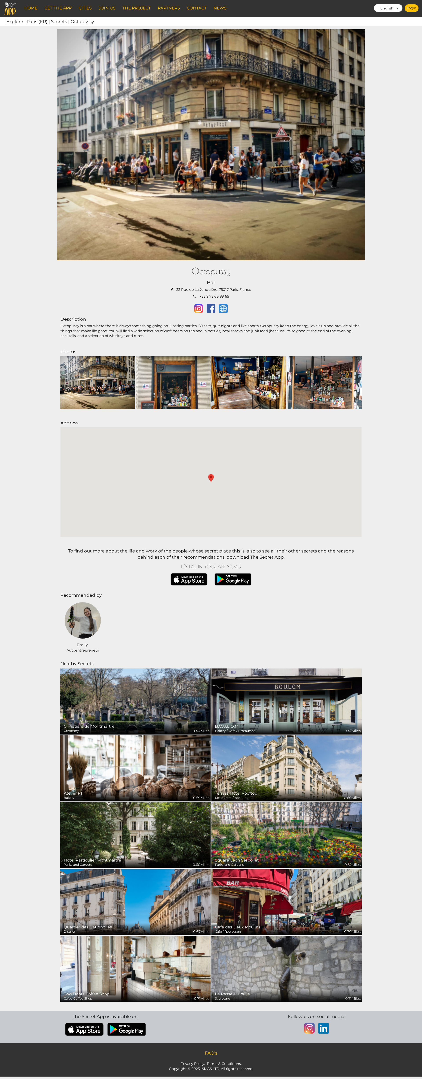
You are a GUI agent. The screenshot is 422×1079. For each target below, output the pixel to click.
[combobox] (388, 8)
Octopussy (82, 21)
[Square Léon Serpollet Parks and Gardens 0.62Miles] (286, 835)
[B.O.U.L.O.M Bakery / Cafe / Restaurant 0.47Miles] (286, 701)
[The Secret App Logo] (10, 8)
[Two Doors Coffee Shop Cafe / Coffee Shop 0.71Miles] (135, 969)
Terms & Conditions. (224, 1064)
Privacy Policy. (193, 1064)
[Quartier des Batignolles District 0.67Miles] (135, 902)
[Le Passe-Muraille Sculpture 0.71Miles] (286, 969)
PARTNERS (169, 8)
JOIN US (107, 8)
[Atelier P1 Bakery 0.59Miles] (135, 768)
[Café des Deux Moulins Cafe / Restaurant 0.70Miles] (286, 902)
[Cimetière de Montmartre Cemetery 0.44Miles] (135, 701)
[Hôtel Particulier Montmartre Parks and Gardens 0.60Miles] (135, 835)
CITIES (85, 8)
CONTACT (197, 8)
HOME (30, 8)
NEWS (220, 8)
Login (412, 8)
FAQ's (211, 1053)
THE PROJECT (136, 8)
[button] (211, 478)
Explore (16, 21)
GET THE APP (58, 8)
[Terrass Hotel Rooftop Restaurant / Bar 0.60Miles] (286, 768)
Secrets (61, 21)
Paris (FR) (39, 21)
